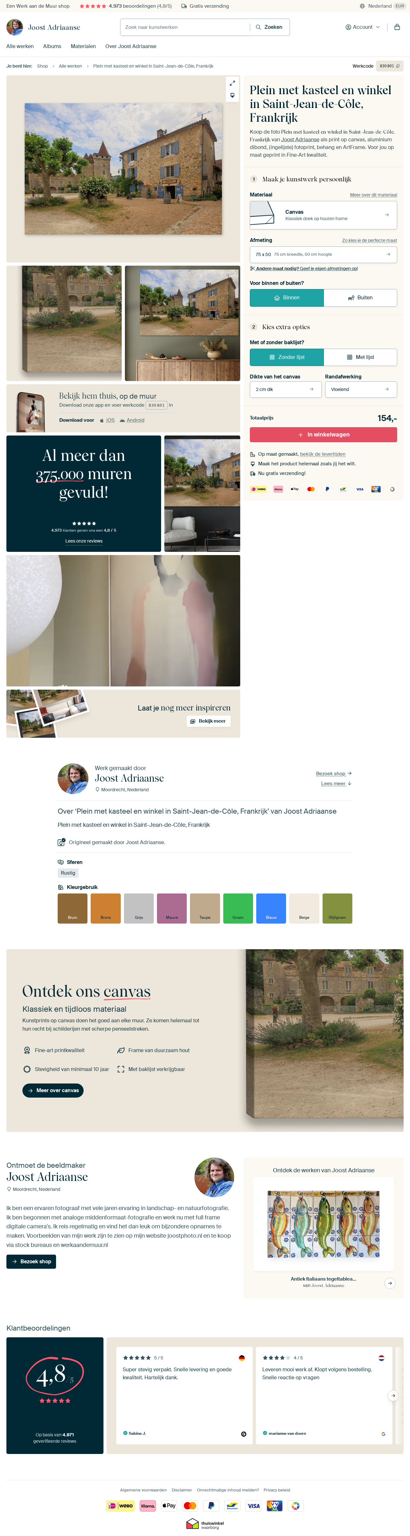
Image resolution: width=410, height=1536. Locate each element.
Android (135, 420)
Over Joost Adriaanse (130, 46)
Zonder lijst (291, 357)
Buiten (365, 297)
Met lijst (365, 357)
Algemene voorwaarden (143, 1490)
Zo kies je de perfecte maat (369, 240)
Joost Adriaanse (54, 27)
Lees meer (334, 783)
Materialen (83, 46)
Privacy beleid (277, 1490)
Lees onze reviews (83, 541)
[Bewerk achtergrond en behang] (232, 95)
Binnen (291, 297)
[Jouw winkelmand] (397, 27)
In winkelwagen (329, 434)
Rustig (68, 873)
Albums (52, 46)
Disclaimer (182, 1490)
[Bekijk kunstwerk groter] (232, 83)
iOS (110, 420)
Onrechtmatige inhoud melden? (228, 1490)
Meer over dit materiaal (373, 195)
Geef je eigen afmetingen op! (307, 268)
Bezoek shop (331, 773)
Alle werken (20, 46)
